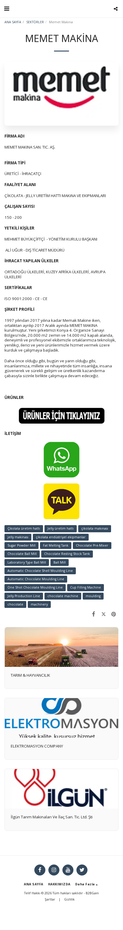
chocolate (15, 604)
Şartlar (50, 899)
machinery (39, 604)
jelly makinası (17, 537)
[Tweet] (103, 614)
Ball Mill (59, 562)
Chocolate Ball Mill (22, 554)
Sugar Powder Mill (21, 545)
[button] (6, 8)
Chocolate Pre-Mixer (92, 545)
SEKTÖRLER (35, 22)
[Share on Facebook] (94, 614)
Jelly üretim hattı (60, 528)
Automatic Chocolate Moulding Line (35, 579)
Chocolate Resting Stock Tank (67, 554)
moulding (93, 596)
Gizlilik (69, 899)
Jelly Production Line (23, 596)
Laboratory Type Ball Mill (26, 562)
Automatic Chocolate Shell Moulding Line (40, 571)
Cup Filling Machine (85, 587)
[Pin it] (114, 614)
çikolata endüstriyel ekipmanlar (61, 537)
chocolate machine (62, 596)
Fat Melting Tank (55, 545)
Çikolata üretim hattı (23, 528)
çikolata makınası (94, 528)
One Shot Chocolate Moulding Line (35, 587)
